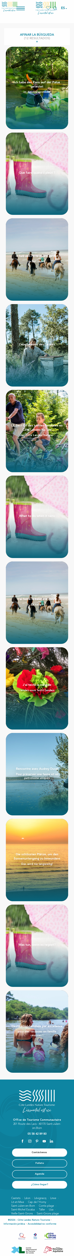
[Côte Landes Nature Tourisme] (45, 8)
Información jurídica (14, 1224)
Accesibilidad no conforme (42, 1224)
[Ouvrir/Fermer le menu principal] (25, 8)
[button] (63, 8)
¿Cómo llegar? (39, 1184)
